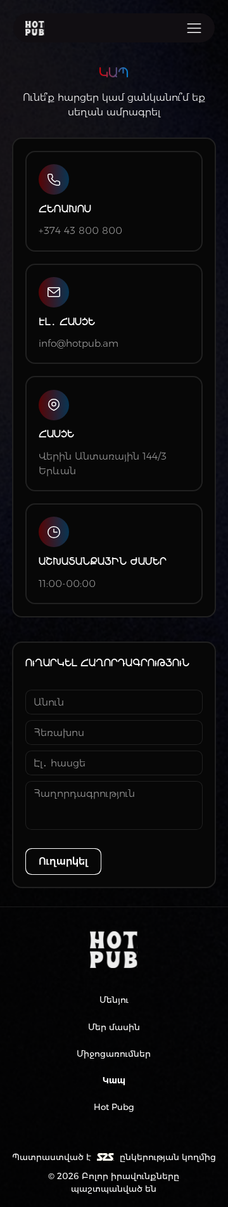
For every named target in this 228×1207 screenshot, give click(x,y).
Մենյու (114, 1000)
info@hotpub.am (78, 343)
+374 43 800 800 (80, 230)
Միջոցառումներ (114, 1054)
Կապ (114, 1080)
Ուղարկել (63, 861)
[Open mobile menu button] (194, 28)
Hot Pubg (114, 1107)
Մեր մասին (114, 1027)
